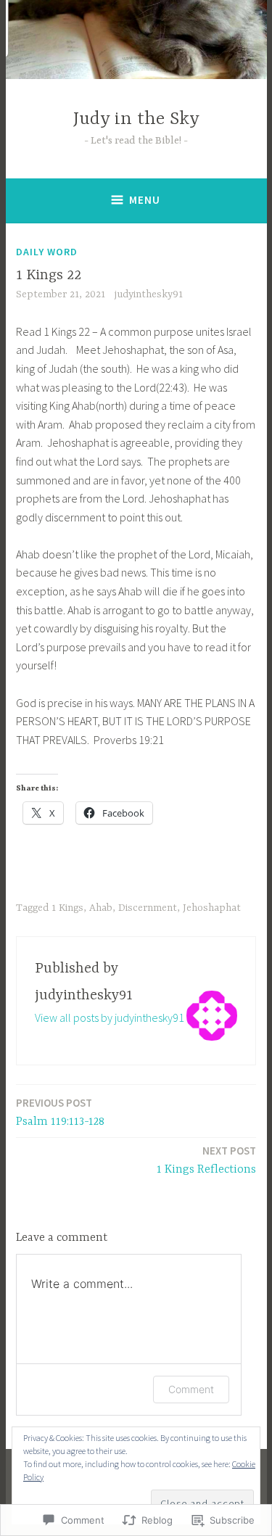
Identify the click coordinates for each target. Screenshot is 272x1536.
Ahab (100, 908)
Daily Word (47, 251)
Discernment (147, 908)
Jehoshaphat (212, 908)
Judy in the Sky (136, 119)
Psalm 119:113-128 (60, 1112)
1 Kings (67, 908)
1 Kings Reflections (206, 1160)
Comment (191, 1389)
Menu (144, 200)
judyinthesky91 (149, 294)
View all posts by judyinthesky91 (109, 1017)
